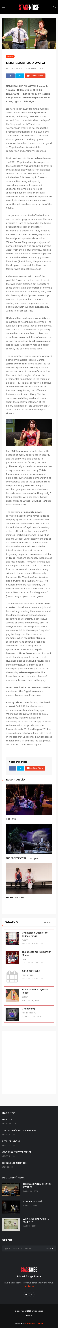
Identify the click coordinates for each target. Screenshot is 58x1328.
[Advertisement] (29, 1062)
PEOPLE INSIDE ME (15, 897)
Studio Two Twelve (34, 1323)
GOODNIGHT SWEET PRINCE (16, 1152)
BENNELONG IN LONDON (14, 1163)
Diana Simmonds (15, 68)
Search (49, 1248)
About (29, 1315)
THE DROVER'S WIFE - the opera (22, 858)
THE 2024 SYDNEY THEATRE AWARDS (37, 1185)
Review (10, 56)
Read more (29, 1286)
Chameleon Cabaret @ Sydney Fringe (35, 934)
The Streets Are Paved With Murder (36, 953)
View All (48, 922)
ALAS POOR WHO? (32, 1201)
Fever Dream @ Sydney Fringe (35, 991)
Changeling (28, 1009)
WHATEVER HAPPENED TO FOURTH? (36, 1220)
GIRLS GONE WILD (31, 971)
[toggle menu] (3, 6)
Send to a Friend (36, 76)
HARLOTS (11, 819)
